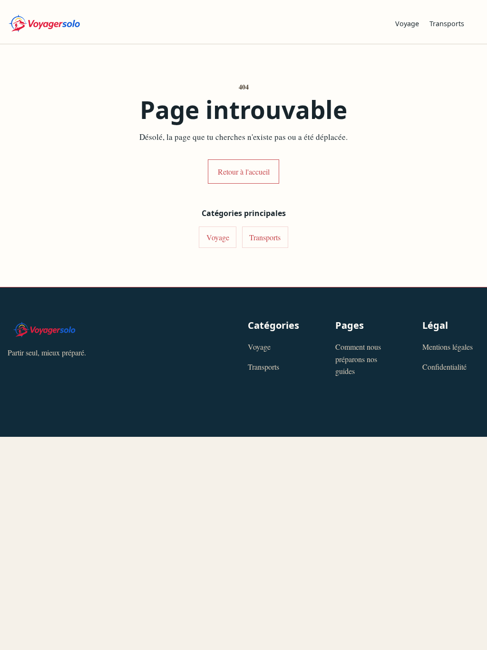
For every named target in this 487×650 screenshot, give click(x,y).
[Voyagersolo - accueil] (194, 23)
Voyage (407, 23)
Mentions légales (447, 347)
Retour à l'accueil (244, 172)
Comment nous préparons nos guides (358, 359)
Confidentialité (444, 367)
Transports (446, 23)
